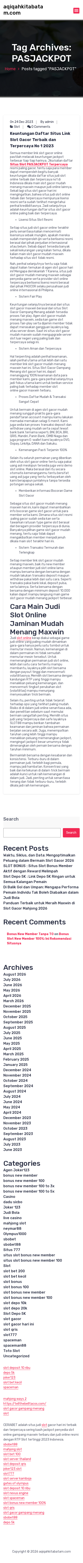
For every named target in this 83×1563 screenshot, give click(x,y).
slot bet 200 (14, 1271)
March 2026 (13, 1001)
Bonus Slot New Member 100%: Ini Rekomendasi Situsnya (39, 938)
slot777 (10, 1335)
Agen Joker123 (16, 1170)
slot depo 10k (15, 1303)
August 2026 (14, 974)
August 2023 (14, 1139)
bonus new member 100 (23, 1181)
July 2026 (12, 980)
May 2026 (11, 990)
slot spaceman (14, 1498)
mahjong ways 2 (15, 1399)
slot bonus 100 (16, 1287)
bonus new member (20, 1175)
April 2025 (12, 1049)
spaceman (12, 1340)
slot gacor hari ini (18, 1324)
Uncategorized (16, 1356)
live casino (12, 1218)
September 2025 (18, 1022)
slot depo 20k (15, 1308)
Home (10, 68)
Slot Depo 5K (14, 1313)
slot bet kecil (14, 1276)
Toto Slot (11, 1351)
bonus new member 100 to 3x (28, 1186)
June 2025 (12, 1038)
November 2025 (17, 1011)
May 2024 (11, 1107)
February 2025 (16, 1059)
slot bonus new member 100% (24, 1503)
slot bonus (12, 1282)
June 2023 (12, 1150)
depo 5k (9, 1373)
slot (6, 1413)
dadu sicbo (12, 1202)
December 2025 (17, 1006)
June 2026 (12, 985)
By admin (47, 122)
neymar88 (12, 1228)
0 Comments (40, 127)
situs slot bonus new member (29, 1255)
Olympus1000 (14, 1234)
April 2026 (12, 996)
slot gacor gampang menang (23, 1408)
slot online (24, 638)
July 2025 (11, 1033)
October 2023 (15, 1128)
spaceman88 (14, 1345)
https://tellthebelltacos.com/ (24, 1404)
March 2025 (13, 1054)
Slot (17, 127)
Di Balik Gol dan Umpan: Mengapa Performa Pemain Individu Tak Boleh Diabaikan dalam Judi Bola (41, 892)
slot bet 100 (12, 1454)
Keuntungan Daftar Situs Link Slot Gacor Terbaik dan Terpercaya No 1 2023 (40, 139)
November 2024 (17, 1075)
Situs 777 (11, 1250)
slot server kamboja (17, 1478)
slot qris (10, 1329)
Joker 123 (11, 1207)
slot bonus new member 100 (27, 1298)
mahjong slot (14, 1223)
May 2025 (11, 1043)
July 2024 (12, 1096)
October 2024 (15, 1081)
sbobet (9, 1239)
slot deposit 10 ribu (16, 1368)
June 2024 (12, 1102)
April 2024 (12, 1112)
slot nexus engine (15, 1493)
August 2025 (14, 1027)
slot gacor (12, 1319)
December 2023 (17, 1118)
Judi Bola (11, 1213)
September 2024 (18, 1086)
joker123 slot (12, 1469)
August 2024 (14, 1091)
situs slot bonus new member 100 (32, 1260)
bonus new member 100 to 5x (28, 1191)
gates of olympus (16, 1483)
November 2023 (17, 1123)
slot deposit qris (14, 1464)
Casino (9, 1197)
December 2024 (17, 1070)
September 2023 (18, 1134)
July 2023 (11, 1144)
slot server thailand (17, 1459)
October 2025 (15, 1017)
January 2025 (15, 1065)
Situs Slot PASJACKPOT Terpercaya (39, 164)
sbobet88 (12, 1244)
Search (11, 819)
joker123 (9, 1377)
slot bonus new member (24, 1292)
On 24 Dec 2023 (21, 122)
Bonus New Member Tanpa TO (30, 934)
